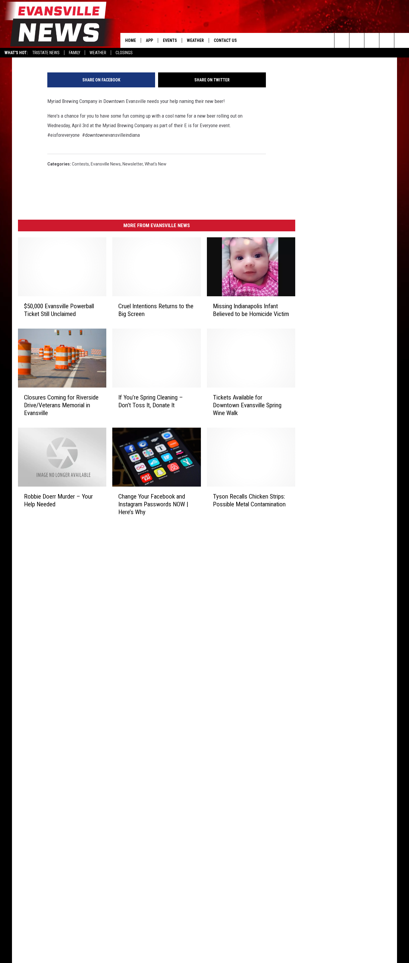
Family (74, 52)
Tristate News (46, 52)
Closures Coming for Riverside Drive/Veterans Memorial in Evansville (61, 405)
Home (130, 40)
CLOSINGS (124, 52)
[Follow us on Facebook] (371, 40)
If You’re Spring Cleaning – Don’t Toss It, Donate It (150, 401)
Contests (80, 164)
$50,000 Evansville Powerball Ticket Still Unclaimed (59, 310)
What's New (155, 164)
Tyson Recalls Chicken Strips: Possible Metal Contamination (249, 500)
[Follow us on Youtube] (401, 40)
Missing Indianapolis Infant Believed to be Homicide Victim (251, 310)
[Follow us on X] (386, 40)
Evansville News (106, 164)
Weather (98, 52)
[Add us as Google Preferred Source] (356, 40)
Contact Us (225, 40)
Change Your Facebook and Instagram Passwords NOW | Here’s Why (153, 504)
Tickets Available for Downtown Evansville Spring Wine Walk (247, 405)
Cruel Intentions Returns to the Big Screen (155, 310)
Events (170, 40)
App (149, 40)
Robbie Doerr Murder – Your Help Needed (58, 500)
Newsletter (132, 164)
